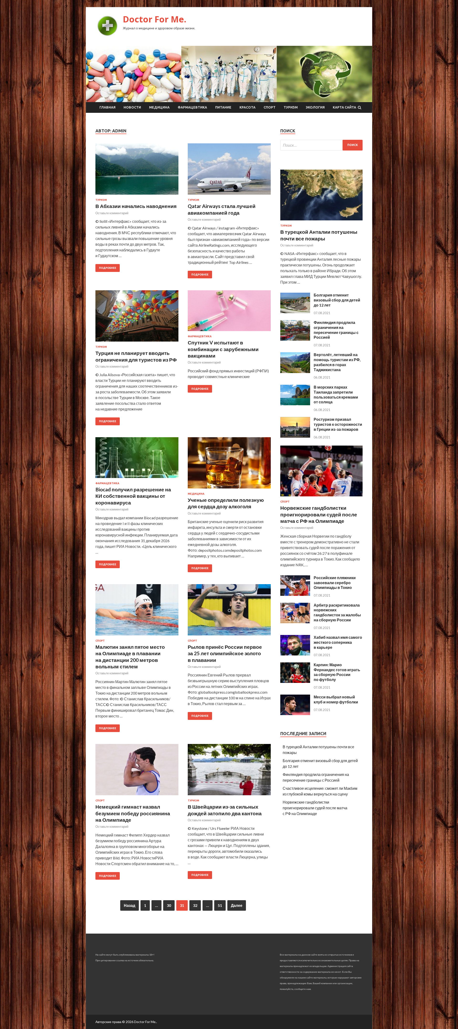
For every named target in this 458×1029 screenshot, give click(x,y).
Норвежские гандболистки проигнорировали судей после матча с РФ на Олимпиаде (318, 514)
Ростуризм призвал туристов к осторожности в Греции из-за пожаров (338, 424)
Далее (236, 905)
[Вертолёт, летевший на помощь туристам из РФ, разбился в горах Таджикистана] (295, 371)
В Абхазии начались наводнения (136, 206)
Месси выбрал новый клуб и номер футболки (336, 699)
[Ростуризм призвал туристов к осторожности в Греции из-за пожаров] (295, 436)
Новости (132, 107)
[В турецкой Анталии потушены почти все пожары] (321, 221)
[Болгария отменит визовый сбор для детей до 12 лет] (295, 311)
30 (169, 905)
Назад (129, 905)
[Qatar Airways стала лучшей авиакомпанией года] (229, 170)
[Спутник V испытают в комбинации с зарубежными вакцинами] (229, 312)
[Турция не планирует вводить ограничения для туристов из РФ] (136, 317)
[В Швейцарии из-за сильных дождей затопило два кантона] (229, 771)
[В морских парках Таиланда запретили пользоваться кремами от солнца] (295, 403)
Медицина (159, 107)
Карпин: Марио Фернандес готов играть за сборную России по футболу (337, 672)
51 (220, 905)
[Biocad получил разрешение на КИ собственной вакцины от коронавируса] (136, 459)
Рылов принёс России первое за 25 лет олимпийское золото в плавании (225, 653)
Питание (223, 107)
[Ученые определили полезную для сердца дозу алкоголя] (229, 464)
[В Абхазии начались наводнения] (136, 170)
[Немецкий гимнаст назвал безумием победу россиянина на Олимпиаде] (136, 771)
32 (195, 905)
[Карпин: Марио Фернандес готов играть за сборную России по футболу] (295, 681)
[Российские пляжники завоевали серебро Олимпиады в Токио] (295, 594)
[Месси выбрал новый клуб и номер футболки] (295, 713)
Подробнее (107, 267)
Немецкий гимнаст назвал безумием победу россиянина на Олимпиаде (132, 813)
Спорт (270, 107)
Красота (247, 107)
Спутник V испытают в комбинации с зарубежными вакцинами (223, 349)
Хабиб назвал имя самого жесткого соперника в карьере (338, 642)
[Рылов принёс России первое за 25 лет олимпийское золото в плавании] (229, 611)
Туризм (291, 107)
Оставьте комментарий (111, 213)
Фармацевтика (192, 107)
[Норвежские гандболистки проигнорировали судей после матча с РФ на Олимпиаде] (321, 497)
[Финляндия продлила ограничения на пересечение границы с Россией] (295, 339)
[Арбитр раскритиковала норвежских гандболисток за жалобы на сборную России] (295, 621)
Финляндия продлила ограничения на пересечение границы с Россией (336, 329)
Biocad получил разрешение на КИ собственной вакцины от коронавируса (133, 495)
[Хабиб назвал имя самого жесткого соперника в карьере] (295, 654)
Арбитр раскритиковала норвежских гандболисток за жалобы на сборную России (337, 612)
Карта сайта (344, 107)
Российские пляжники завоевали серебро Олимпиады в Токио (335, 582)
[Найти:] (321, 145)
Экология (315, 107)
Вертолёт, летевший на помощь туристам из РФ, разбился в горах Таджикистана (337, 362)
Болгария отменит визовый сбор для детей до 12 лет (337, 300)
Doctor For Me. (154, 19)
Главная (107, 107)
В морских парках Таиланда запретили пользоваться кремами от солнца (336, 394)
